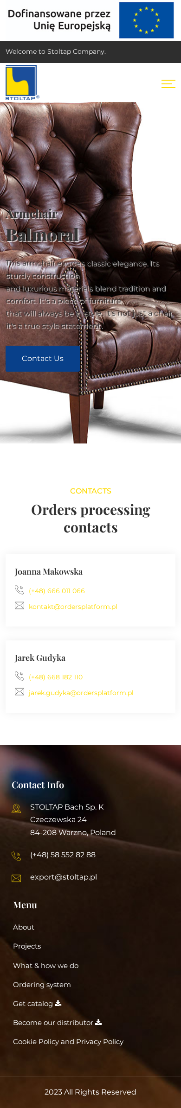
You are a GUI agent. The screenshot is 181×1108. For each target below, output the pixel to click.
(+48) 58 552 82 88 (63, 854)
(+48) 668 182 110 (56, 677)
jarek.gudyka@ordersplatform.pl (81, 693)
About (23, 927)
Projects (27, 946)
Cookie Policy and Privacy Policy (68, 1041)
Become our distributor (54, 1022)
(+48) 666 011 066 (57, 591)
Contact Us (43, 358)
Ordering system (42, 984)
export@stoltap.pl (63, 877)
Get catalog (34, 1003)
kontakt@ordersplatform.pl (73, 606)
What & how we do (45, 965)
